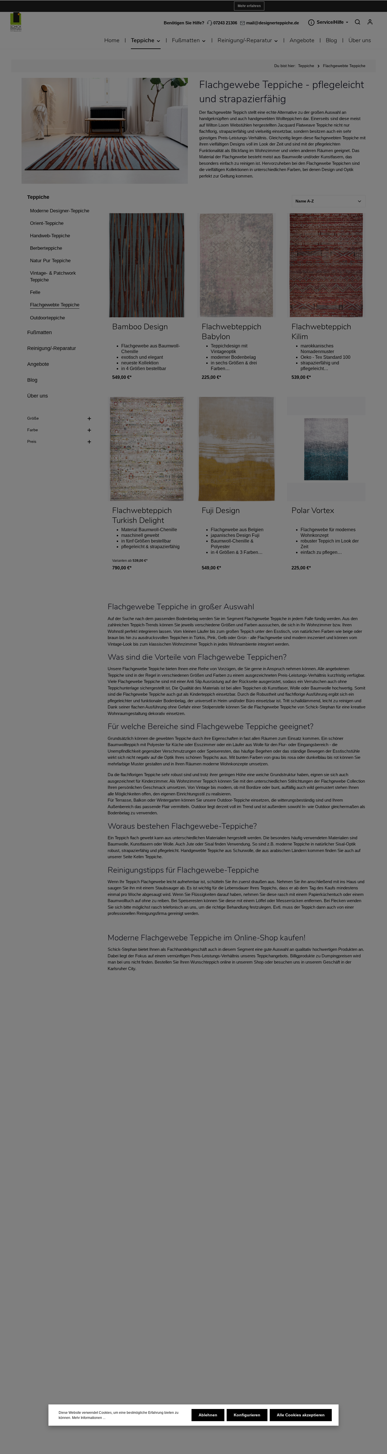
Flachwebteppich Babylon (231, 332)
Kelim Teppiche (147, 856)
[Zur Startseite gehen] (15, 22)
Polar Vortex (313, 511)
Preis (31, 441)
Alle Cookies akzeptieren (301, 1415)
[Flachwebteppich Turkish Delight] (147, 449)
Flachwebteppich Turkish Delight (142, 516)
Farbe (32, 430)
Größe (33, 418)
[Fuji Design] (236, 449)
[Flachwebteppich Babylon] (236, 265)
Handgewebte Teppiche (202, 850)
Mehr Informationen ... (88, 1418)
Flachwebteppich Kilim (321, 332)
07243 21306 (224, 22)
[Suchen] (357, 21)
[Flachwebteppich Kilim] (326, 265)
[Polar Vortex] (326, 449)
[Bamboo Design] (147, 265)
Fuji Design (221, 511)
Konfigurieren (247, 1415)
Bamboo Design (140, 327)
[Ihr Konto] (370, 21)
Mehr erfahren (249, 6)
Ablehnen (208, 1415)
